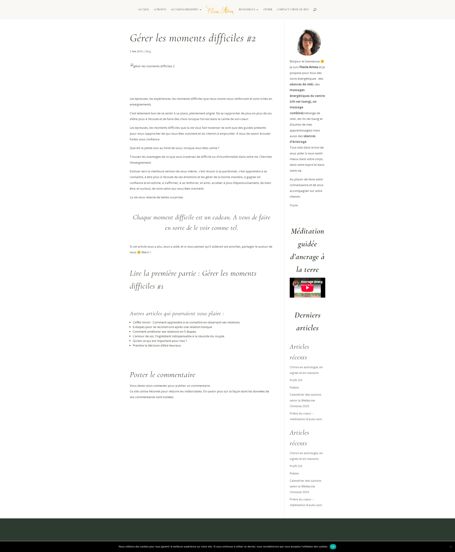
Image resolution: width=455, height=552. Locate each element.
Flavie (294, 205)
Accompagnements (184, 9)
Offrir (267, 9)
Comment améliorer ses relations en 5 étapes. (165, 331)
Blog (148, 51)
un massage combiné (303, 107)
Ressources (247, 9)
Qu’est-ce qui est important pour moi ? (160, 341)
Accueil (143, 9)
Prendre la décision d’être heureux (157, 345)
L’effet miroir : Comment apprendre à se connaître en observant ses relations (186, 322)
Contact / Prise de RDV (293, 9)
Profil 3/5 (296, 380)
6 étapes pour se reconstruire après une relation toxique (172, 327)
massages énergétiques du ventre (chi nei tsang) (307, 96)
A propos (160, 9)
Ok (333, 546)
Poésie (294, 387)
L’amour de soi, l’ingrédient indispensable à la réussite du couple (178, 336)
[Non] (450, 546)
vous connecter (156, 386)
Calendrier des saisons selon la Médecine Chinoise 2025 (305, 400)
